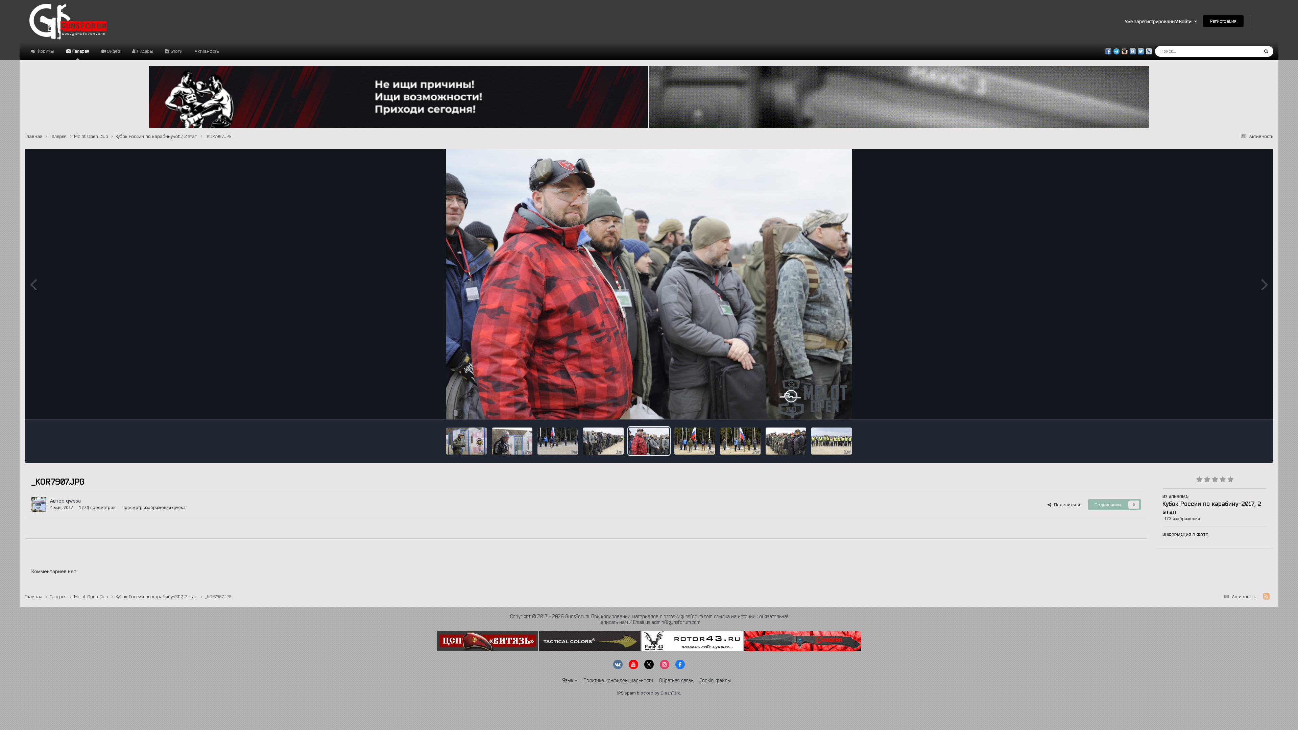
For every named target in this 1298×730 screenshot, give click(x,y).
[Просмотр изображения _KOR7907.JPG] (649, 441)
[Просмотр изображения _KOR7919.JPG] (512, 441)
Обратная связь (676, 680)
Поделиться (1065, 504)
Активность (207, 51)
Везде (1243, 51)
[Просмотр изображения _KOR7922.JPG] (466, 441)
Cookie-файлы (715, 680)
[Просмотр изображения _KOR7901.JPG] (694, 441)
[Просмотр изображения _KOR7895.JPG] (786, 441)
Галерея (80, 51)
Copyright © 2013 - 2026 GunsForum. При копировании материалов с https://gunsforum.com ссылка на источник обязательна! (649, 616)
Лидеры (144, 51)
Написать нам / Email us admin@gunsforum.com (649, 622)
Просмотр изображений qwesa (154, 507)
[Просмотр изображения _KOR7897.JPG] (740, 441)
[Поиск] (1266, 51)
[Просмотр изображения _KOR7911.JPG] (557, 441)
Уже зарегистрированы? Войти (1159, 21)
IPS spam (626, 693)
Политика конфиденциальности (618, 680)
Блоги (176, 51)
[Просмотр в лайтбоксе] (649, 284)
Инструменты (1244, 407)
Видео (113, 51)
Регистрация (1223, 21)
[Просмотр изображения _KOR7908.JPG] (603, 441)
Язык (568, 680)
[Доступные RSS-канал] (1266, 596)
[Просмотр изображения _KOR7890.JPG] (831, 441)
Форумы (44, 51)
